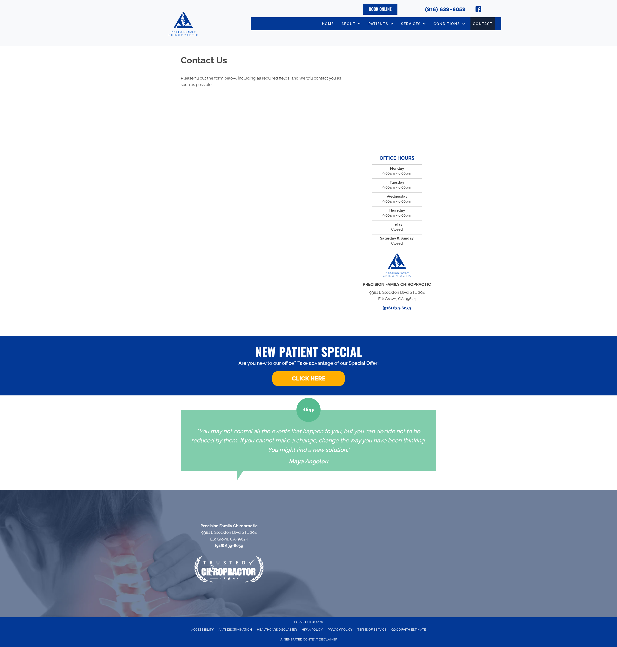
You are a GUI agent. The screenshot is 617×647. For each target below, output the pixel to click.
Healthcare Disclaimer (277, 629)
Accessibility (202, 629)
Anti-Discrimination (235, 629)
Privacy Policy (340, 629)
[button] (308, 378)
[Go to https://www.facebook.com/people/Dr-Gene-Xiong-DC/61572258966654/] (478, 10)
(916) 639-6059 (445, 9)
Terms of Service (371, 629)
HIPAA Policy (312, 629)
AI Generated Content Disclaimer (308, 639)
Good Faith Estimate (408, 629)
